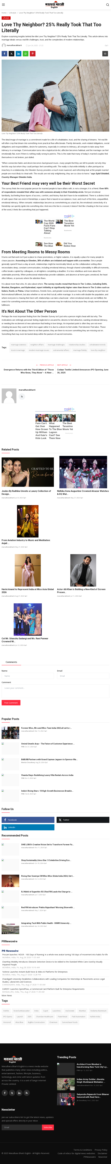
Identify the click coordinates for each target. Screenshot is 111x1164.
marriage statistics (18, 344)
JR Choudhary (82, 1100)
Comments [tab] (11, 662)
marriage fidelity (80, 350)
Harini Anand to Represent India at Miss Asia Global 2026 (28, 591)
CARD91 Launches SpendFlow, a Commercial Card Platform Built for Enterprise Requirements (43, 989)
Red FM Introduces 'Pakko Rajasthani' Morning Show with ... (48, 907)
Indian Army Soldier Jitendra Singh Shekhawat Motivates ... (91, 1080)
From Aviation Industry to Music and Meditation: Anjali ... (26, 542)
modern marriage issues (39, 350)
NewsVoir (102, 1156)
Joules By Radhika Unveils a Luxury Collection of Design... (26, 492)
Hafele (6, 1011)
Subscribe (48, 1127)
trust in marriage (18, 350)
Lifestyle (12, 13)
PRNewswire (90, 1156)
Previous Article (46, 365)
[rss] (27, 1093)
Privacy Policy (101, 1149)
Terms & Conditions (83, 1149)
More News (7, 995)
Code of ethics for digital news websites (76, 1153)
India (36, 1011)
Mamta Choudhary (28, 762)
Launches (57, 1011)
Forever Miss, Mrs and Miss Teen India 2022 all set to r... (46, 728)
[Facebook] (5, 1093)
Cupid (45, 1011)
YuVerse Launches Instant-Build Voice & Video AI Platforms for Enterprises (35, 971)
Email (59, 670)
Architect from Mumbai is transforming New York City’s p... (92, 1065)
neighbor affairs (37, 344)
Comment (6, 682)
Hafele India (95, 1016)
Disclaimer (102, 1153)
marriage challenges (56, 344)
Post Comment (11, 702)
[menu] (3, 5)
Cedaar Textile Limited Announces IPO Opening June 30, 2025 (82, 371)
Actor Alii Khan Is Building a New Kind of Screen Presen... (81, 591)
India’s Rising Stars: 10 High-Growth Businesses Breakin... (47, 791)
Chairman (53, 1022)
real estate (69, 1011)
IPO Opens (7, 1016)
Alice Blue (19, 1022)
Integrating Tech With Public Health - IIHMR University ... (46, 923)
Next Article (62, 365)
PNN (22, 747)
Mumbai (82, 1011)
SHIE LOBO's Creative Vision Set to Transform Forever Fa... (47, 844)
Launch (20, 1016)
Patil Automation (78, 1016)
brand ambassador (22, 1011)
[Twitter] (12, 1093)
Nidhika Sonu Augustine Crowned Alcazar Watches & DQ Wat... (83, 492)
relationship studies (77, 344)
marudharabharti (27, 390)
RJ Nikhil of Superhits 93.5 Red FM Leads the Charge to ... (46, 892)
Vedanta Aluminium (98, 1011)
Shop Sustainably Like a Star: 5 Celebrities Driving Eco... (46, 860)
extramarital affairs (61, 350)
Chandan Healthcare (44, 1016)
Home (4, 13)
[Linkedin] (19, 1093)
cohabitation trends (97, 344)
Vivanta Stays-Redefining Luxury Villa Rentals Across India (47, 775)
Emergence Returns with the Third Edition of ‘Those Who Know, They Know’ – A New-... (29, 371)
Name (4, 670)
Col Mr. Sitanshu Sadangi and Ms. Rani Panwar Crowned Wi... (25, 640)
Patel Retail (62, 1016)
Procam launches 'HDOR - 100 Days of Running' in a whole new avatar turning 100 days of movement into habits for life (55, 954)
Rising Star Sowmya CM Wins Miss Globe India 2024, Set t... (47, 876)
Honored (7, 1022)
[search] (107, 5)
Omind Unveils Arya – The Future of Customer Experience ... (48, 744)
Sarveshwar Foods (70, 1022)
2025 (29, 1016)
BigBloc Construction (36, 1022)
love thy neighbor (98, 350)
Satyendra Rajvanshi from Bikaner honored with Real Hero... (93, 1095)
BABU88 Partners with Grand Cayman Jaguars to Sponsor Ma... (49, 759)
